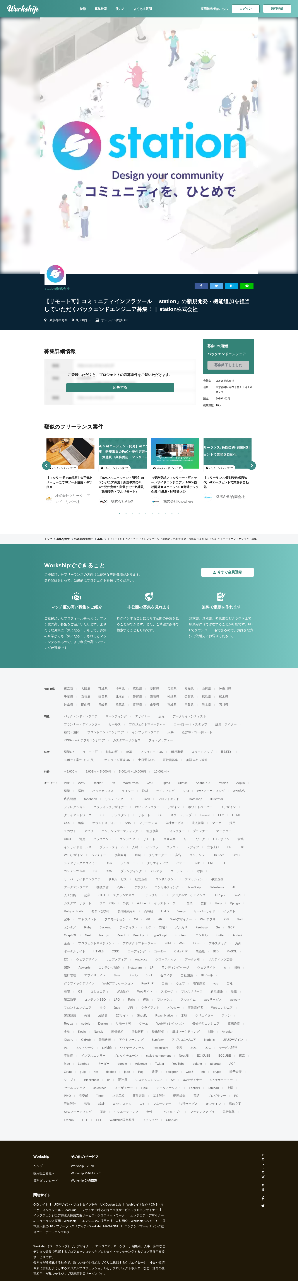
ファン (226, 1015)
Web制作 (123, 991)
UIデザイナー (124, 1088)
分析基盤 (229, 1112)
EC (66, 959)
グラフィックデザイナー (110, 807)
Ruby (87, 927)
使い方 (120, 8)
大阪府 (85, 688)
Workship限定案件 (122, 1120)
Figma (165, 783)
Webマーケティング (211, 791)
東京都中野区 (58, 320)
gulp (83, 1071)
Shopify (142, 1015)
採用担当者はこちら (214, 8)
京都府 (85, 696)
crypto (217, 1071)
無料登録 (277, 8)
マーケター (223, 831)
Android (238, 935)
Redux (68, 1023)
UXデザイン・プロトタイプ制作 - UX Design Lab (87, 1204)
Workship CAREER (84, 1180)
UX (242, 847)
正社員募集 (170, 760)
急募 (129, 752)
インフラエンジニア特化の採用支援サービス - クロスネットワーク (79, 1215)
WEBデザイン (73, 855)
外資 (126, 903)
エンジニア (127, 839)
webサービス (213, 999)
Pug (141, 1071)
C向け (163, 927)
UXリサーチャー (221, 1079)
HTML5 (98, 951)
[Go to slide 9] (171, 513)
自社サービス (174, 823)
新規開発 (217, 991)
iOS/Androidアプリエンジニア (84, 740)
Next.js (104, 935)
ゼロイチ (166, 975)
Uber (109, 863)
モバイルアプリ (171, 1112)
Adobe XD (203, 783)
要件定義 (139, 1095)
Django (235, 903)
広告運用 (70, 799)
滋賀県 (154, 696)
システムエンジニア (149, 1079)
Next (88, 935)
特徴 (83, 8)
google (122, 1063)
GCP (231, 927)
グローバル (107, 903)
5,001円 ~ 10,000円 (132, 771)
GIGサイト (40, 1204)
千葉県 (68, 696)
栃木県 (223, 696)
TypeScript (159, 935)
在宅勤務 (199, 983)
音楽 (190, 903)
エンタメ (70, 927)
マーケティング (116, 716)
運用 (82, 839)
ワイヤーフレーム (132, 1047)
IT (224, 863)
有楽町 (83, 1095)
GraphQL (70, 935)
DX (95, 871)
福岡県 (154, 688)
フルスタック (218, 943)
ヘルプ (38, 1166)
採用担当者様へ (44, 1173)
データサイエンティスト (189, 716)
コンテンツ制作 (109, 967)
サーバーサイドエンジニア (82, 879)
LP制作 (107, 1047)
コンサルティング (167, 887)
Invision (223, 783)
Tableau (213, 1088)
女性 (149, 1112)
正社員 (122, 1079)
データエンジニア (76, 887)
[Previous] (46, 465)
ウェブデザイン (87, 959)
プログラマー (217, 1095)
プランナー (200, 831)
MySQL (232, 951)
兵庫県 (171, 688)
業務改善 (105, 1039)
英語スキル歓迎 (196, 760)
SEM (67, 967)
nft (203, 1071)
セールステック (74, 1088)
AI (233, 887)
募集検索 (101, 8)
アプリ (88, 831)
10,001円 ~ (161, 771)
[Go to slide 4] (138, 513)
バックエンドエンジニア (81, 716)
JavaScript (194, 887)
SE (173, 1079)
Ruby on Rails (73, 911)
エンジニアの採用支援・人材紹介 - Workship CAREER (119, 1221)
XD (101, 815)
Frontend (181, 935)
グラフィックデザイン (79, 983)
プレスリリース (191, 991)
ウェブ (180, 983)
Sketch (183, 783)
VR (148, 919)
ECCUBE (224, 1055)
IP (108, 1079)
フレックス (164, 999)
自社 (229, 983)
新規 (234, 991)
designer (172, 1071)
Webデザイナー (181, 919)
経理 (155, 1071)
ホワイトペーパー (200, 807)
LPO (117, 999)
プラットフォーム (111, 847)
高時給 (148, 911)
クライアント (150, 1007)
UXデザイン (221, 839)
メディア (193, 847)
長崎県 (103, 704)
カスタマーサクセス (126, 740)
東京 (242, 1055)
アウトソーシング (131, 1039)
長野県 (137, 704)
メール (133, 975)
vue (215, 983)
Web (182, 943)
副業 (67, 791)
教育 (204, 903)
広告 (178, 855)
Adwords (85, 967)
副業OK (69, 752)
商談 (103, 1112)
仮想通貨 (234, 1023)
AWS (81, 783)
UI (132, 799)
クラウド (172, 847)
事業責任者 (195, 1007)
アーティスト (129, 927)
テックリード (155, 895)
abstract (215, 1063)
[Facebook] (263, 1198)
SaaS (237, 895)
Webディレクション (170, 1023)
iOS (226, 919)
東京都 (68, 688)
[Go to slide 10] (177, 513)
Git (160, 815)
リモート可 (90, 752)
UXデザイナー (192, 1079)
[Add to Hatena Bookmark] (231, 286)
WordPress (131, 783)
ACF (232, 1063)
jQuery (68, 1039)
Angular (227, 1031)
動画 (138, 855)
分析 (87, 1015)
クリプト (70, 1079)
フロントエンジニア (77, 1007)
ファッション (194, 879)
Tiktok (100, 1095)
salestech (99, 1088)
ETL (85, 1120)
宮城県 (171, 704)
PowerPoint (160, 1047)
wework (235, 999)
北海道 (120, 696)
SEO (186, 791)
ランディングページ (175, 967)
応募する (120, 387)
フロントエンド (168, 799)
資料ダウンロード (45, 1180)
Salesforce (217, 887)
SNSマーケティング (186, 1031)
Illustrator (216, 799)
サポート (144, 815)
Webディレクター (147, 807)
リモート (149, 839)
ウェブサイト (206, 967)
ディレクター (175, 831)
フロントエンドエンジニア (105, 732)
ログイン (246, 8)
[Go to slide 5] (145, 513)
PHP (67, 783)
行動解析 (138, 1031)
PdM (167, 943)
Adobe (141, 903)
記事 (67, 919)
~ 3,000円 (70, 771)
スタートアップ (202, 752)
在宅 (67, 991)
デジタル (140, 887)
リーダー (103, 1063)
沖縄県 (171, 696)
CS (80, 991)
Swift (240, 919)
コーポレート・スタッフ (190, 724)
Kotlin (82, 1031)
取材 (145, 791)
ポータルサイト (74, 951)
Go (218, 927)
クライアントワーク (77, 815)
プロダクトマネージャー (139, 943)
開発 (237, 967)
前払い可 (112, 752)
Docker (98, 783)
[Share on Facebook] (201, 286)
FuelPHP (147, 983)
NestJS (184, 1055)
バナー (180, 863)
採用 (232, 823)
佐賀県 (189, 696)
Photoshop (194, 799)
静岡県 (103, 696)
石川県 (223, 704)
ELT (98, 1120)
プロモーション (115, 919)
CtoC (236, 855)
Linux (197, 943)
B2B (216, 951)
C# (136, 919)
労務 (81, 791)
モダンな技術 (100, 911)
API (130, 1007)
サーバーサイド (204, 911)
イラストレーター (166, 903)
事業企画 (217, 879)
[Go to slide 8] (164, 513)
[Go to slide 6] (151, 513)
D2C (208, 1047)
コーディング (137, 951)
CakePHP (181, 951)
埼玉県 (120, 688)
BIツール (207, 975)
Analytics (141, 959)
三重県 (189, 704)
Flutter (220, 935)
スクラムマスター (125, 895)
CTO (101, 895)
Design (103, 1023)
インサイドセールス (77, 847)
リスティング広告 (220, 959)
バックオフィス (103, 791)
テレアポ (156, 871)
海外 (238, 943)
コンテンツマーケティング (119, 831)
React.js (138, 935)
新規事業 (177, 752)
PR (229, 847)
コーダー (160, 951)
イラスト (229, 911)
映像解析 (158, 1031)
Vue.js (181, 911)
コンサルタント (166, 879)
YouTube (178, 1063)
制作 (211, 1031)
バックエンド (102, 839)
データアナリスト (168, 1088)
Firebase (201, 927)
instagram (135, 967)
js (225, 967)
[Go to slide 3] (132, 513)
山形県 (206, 688)
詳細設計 (70, 1103)
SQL (193, 1047)
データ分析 (192, 959)
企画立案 (169, 839)
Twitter (159, 1063)
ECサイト (122, 1015)
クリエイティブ (157, 863)
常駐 (184, 1015)
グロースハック (166, 959)
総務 (200, 871)
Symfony (158, 1039)
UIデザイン (228, 807)
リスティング (114, 799)
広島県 (137, 688)
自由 (165, 983)
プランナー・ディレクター (82, 724)
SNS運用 (70, 1015)
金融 (67, 1031)
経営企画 (141, 879)
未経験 (200, 951)
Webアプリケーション (118, 983)
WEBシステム (122, 1103)
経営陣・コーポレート (197, 732)
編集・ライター (226, 724)
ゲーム (143, 1023)
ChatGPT (172, 1120)
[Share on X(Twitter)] (216, 286)
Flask (144, 1088)
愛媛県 (137, 696)
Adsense (141, 1063)
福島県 (206, 696)
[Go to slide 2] (125, 513)
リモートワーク (194, 839)
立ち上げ (213, 847)
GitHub (86, 1039)
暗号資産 (235, 1071)
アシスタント (121, 815)
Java (117, 1007)
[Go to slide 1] (118, 513)
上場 (230, 1088)
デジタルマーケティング (189, 895)
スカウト (70, 831)
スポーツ (167, 991)
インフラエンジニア (145, 732)
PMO (67, 1095)
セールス (115, 724)
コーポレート (179, 871)
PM (113, 783)
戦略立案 (235, 1103)
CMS (150, 783)
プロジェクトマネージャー (147, 724)
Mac (67, 1063)
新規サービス (118, 879)
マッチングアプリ (202, 1112)
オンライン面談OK (117, 760)
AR (160, 919)
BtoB (197, 863)
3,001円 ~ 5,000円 (98, 771)
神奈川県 (225, 688)
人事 (171, 732)
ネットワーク (85, 1047)
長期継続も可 (127, 911)
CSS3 (116, 951)
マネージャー (162, 1103)
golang (197, 1063)
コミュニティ (99, 991)
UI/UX (165, 911)
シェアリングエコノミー (81, 863)
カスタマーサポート (77, 903)
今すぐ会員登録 (230, 572)
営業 (241, 839)
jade (127, 1071)
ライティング (165, 791)
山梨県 (154, 704)
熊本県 (206, 704)
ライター (128, 791)
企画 (67, 943)
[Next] (251, 465)
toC (148, 927)
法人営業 (198, 823)
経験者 (103, 1015)
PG (236, 1095)
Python (121, 887)
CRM (109, 871)
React (121, 935)
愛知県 (189, 688)
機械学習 (102, 887)
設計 (101, 1103)
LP (152, 967)
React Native (164, 1015)
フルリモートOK (151, 752)
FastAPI (194, 1088)
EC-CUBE (203, 1055)
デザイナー (142, 716)
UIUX (67, 839)
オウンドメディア (104, 823)
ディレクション (74, 807)
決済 (102, 1007)
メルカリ (181, 927)
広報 (161, 716)
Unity (218, 903)
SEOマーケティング (78, 1112)
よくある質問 (143, 8)
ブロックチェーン (126, 1055)
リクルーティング (126, 1112)
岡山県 (85, 704)
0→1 (149, 975)
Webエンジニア (222, 1007)
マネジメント (87, 919)
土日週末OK (146, 760)
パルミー (174, 1007)
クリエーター (158, 855)
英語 (197, 1095)
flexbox (111, 1071)
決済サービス (188, 1103)
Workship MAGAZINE (86, 1173)
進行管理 (70, 975)
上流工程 (118, 1095)
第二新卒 (70, 999)
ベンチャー (98, 855)
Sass (117, 975)
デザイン (174, 807)
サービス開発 (228, 1047)
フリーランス (148, 823)
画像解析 (117, 1031)
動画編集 (179, 1095)
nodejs (85, 1023)
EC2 (221, 815)
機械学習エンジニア (206, 1023)
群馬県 (120, 704)
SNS (128, 823)
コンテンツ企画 (74, 871)
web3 (189, 1071)
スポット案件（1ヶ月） (80, 760)
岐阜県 (68, 704)
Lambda (83, 1063)
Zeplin (240, 783)
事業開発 (120, 855)
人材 (135, 847)
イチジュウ (150, 1120)
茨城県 (103, 688)
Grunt (68, 1071)
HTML (236, 815)
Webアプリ (208, 919)
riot (96, 1071)
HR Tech (218, 855)
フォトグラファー (161, 740)
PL (66, 1047)
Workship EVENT (83, 1166)
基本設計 (159, 1095)
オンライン (213, 1103)
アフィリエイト (95, 975)
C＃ (142, 1103)
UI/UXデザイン (233, 1039)
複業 (146, 999)
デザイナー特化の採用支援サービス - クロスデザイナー (120, 1210)
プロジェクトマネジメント (96, 943)
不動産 (68, 1055)
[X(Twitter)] (263, 1206)
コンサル (201, 935)
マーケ (216, 823)
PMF (211, 863)
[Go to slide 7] (158, 513)
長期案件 (227, 752)
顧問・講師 (71, 732)
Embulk (69, 1120)
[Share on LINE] (246, 286)
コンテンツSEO (95, 999)
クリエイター (204, 1015)
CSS (67, 823)
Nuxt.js (98, 1031)
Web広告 (239, 791)
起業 (87, 895)
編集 (81, 823)
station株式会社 (57, 288)
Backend (105, 927)
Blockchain (91, 1079)
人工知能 (70, 895)
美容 (179, 1047)
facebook (90, 799)
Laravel (205, 815)
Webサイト (145, 991)
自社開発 (187, 975)
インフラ (152, 847)
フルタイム (188, 999)
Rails (131, 999)
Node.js (209, 1039)
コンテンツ (197, 855)
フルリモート (129, 863)
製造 (87, 1103)
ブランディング (131, 871)
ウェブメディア (116, 959)
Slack (146, 799)
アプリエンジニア (184, 1039)
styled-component (158, 1055)
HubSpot (220, 895)
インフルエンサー (93, 1055)
